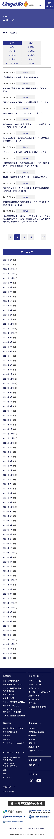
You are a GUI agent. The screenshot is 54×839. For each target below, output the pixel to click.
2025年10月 (8, 278)
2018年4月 (8, 571)
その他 (31, 63)
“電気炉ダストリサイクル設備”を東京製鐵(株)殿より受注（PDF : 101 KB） (26, 189)
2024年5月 (8, 355)
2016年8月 (8, 612)
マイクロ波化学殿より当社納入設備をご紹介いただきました (26, 90)
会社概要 (32, 735)
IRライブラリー (34, 684)
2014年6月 (8, 648)
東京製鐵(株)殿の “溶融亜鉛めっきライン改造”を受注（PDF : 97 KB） (26, 203)
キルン (31, 59)
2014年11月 (8, 639)
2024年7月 (8, 346)
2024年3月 (8, 365)
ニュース (7, 786)
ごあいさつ (33, 728)
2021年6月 (8, 488)
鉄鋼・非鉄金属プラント (13, 684)
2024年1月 (8, 374)
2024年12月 (8, 323)
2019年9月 (8, 557)
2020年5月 (8, 529)
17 (43, 237)
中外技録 (12, 59)
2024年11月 (8, 328)
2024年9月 (8, 337)
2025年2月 (8, 314)
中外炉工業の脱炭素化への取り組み (12, 758)
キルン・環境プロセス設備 (14, 702)
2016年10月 (8, 607)
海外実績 (6, 735)
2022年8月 (8, 447)
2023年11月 (8, 383)
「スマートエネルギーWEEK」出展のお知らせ (25, 152)
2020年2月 (8, 543)
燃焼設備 (31, 51)
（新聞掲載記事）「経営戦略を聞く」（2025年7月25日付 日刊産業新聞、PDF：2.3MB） (26, 164)
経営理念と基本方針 (36, 732)
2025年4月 (8, 305)
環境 (5, 770)
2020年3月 (8, 539)
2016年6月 (8, 621)
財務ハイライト (34, 695)
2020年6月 (8, 525)
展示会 (12, 47)
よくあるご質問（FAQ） (38, 707)
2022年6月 (8, 451)
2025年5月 (8, 301)
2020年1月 (8, 548)
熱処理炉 (31, 47)
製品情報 (7, 675)
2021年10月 (8, 474)
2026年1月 (8, 264)
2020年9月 (8, 511)
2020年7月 (8, 520)
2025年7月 (8, 291)
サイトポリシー (15, 828)
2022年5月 (8, 456)
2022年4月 (8, 461)
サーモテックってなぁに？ (14, 743)
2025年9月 (8, 282)
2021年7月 (8, 484)
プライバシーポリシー (35, 828)
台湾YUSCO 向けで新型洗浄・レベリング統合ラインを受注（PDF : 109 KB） (27, 126)
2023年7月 (8, 401)
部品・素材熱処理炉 (11, 680)
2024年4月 (8, 360)
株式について (33, 688)
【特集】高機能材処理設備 (14, 715)
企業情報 (32, 723)
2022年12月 (8, 433)
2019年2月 (8, 566)
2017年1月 (8, 598)
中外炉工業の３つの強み (13, 728)
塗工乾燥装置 (8, 694)
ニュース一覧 (8, 791)
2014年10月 (8, 644)
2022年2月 (8, 470)
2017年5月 (8, 589)
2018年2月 (8, 575)
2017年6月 (8, 584)
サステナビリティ (12, 63)
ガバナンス (7, 777)
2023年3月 (8, 419)
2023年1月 (8, 429)
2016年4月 (8, 630)
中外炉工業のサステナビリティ (10, 764)
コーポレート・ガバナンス (39, 692)
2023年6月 (8, 406)
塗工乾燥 (12, 55)
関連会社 (32, 743)
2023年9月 (8, 392)
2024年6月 (8, 351)
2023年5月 (8, 410)
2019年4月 (8, 561)
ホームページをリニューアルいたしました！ (24, 113)
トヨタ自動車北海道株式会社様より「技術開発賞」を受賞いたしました (26, 139)
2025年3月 (8, 310)
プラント (12, 51)
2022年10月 (8, 442)
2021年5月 (8, 493)
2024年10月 (8, 333)
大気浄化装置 (8, 698)
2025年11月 (8, 273)
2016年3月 (8, 634)
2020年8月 (8, 516)
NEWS (31, 43)
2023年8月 (8, 397)
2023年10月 (8, 387)
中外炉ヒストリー (35, 750)
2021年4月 (8, 497)
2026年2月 (8, 259)
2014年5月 (8, 653)
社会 (5, 773)
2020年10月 (8, 506)
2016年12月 (8, 603)
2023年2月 (8, 424)
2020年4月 (8, 534)
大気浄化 (31, 55)
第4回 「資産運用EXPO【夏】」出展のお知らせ (25, 177)
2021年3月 (8, 502)
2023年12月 (8, 378)
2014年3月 (8, 657)
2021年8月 (8, 479)
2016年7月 (8, 616)
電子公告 (32, 703)
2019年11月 (8, 552)
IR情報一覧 (33, 675)
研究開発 (7, 723)
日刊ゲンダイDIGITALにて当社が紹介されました (26, 102)
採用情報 (32, 759)
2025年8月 (8, 287)
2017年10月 (8, 580)
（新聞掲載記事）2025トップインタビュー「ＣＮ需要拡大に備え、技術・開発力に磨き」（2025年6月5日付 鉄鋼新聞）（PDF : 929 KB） (27, 218)
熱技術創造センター (11, 732)
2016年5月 (8, 625)
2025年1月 (8, 319)
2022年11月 (8, 438)
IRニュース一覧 (34, 680)
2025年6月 (8, 296)
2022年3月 (8, 465)
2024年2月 (8, 369)
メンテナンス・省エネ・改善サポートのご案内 (13, 710)
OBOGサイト (33, 765)
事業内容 (32, 739)
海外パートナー (34, 747)
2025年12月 (8, 269)
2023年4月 (8, 415)
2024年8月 (8, 342)
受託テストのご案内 (11, 705)
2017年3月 (8, 593)
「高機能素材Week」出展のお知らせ (20, 77)
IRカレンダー (33, 699)
